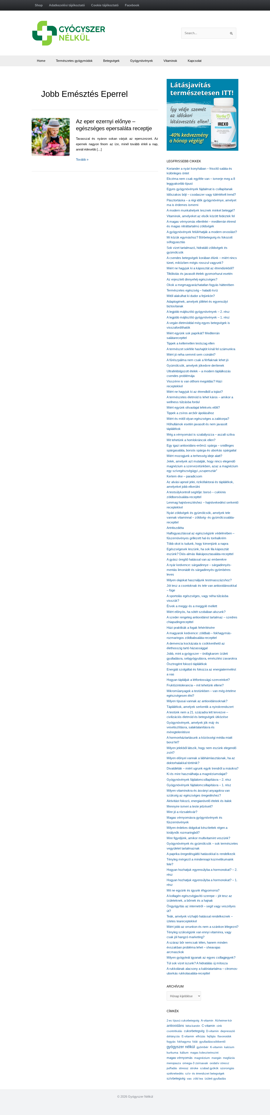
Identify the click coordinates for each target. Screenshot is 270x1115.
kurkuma (172, 1052)
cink (219, 1025)
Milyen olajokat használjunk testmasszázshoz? (199, 580)
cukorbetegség (194, 1031)
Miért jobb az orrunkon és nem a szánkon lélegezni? (202, 926)
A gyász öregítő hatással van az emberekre (197, 559)
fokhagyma (184, 1041)
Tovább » (82, 159)
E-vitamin (188, 1036)
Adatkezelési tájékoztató (67, 5)
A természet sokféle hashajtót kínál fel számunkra (201, 349)
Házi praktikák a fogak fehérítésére (191, 627)
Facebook (132, 5)
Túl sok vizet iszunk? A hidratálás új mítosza (197, 963)
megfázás (229, 1057)
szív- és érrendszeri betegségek (204, 1073)
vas (189, 1078)
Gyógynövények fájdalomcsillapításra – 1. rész (199, 785)
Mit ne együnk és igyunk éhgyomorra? (193, 890)
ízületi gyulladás (215, 1078)
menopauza (174, 1063)
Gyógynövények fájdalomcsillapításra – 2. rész (199, 779)
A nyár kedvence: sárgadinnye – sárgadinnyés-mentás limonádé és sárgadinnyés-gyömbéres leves (199, 569)
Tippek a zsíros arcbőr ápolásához (190, 413)
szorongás (227, 1068)
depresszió (227, 1031)
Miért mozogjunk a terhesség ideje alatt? (194, 456)
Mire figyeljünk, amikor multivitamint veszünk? (198, 838)
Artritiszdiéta (175, 528)
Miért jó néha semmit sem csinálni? (191, 354)
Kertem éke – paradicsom (184, 476)
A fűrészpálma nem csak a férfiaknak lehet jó (197, 360)
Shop (39, 5)
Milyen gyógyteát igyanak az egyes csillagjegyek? (201, 957)
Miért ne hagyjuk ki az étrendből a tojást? (195, 391)
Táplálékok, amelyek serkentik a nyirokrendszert (200, 707)
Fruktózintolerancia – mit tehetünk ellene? (195, 685)
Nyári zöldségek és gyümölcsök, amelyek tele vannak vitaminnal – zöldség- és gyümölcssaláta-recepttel (201, 517)
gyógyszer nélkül (181, 1047)
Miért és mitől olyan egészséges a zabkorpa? (198, 418)
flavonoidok (224, 1036)
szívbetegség (176, 1078)
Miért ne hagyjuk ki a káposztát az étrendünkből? (200, 268)
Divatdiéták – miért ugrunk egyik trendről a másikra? (202, 768)
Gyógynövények (141, 60)
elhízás (200, 1036)
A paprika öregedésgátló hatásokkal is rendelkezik (201, 854)
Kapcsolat (194, 60)
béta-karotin (193, 1025)
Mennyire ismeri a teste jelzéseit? (190, 806)
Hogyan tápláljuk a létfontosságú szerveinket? (198, 679)
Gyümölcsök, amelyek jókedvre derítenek (195, 365)
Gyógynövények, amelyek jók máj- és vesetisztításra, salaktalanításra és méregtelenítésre (193, 727)
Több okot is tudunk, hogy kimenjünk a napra (197, 543)
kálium (184, 1052)
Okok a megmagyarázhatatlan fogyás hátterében (200, 285)
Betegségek (111, 60)
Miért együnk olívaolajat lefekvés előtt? (193, 407)
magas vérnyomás (180, 1057)
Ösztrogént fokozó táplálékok (187, 664)
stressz (183, 1068)
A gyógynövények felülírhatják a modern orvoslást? (202, 232)
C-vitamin (208, 1025)
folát (195, 1041)
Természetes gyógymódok (74, 60)
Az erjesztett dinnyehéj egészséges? (192, 279)
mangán (216, 1057)
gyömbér (202, 1047)
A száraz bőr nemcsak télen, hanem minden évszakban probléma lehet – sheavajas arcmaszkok (197, 947)
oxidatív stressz (219, 1063)
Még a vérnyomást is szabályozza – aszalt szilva (201, 434)
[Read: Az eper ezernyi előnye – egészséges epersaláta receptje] (60, 136)
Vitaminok (170, 60)
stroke (194, 1068)
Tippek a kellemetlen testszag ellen (191, 343)
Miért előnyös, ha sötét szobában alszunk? (196, 612)
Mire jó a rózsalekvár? (182, 812)
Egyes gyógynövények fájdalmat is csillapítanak (200, 189)
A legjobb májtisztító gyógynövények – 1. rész (198, 317)
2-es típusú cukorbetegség (183, 1020)
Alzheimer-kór (223, 1020)
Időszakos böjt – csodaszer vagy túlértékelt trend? (201, 194)
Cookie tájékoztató (105, 5)
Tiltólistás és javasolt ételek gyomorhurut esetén (199, 273)
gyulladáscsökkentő (212, 1041)
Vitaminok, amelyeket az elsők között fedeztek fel (201, 216)
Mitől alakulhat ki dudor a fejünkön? (191, 296)
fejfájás (211, 1036)
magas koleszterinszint (204, 1052)
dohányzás (173, 1036)
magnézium (202, 1057)
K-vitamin (216, 1047)
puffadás (172, 1068)
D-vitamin (212, 1031)
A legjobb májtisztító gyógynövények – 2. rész (198, 311)
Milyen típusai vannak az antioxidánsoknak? (197, 701)
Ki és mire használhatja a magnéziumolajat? (197, 774)
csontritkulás (174, 1031)
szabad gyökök (209, 1068)
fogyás (171, 1041)
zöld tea (198, 1078)
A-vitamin (207, 1020)
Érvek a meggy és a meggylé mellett (192, 606)
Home (41, 60)
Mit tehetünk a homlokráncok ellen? (191, 440)
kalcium (229, 1047)
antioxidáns (175, 1025)
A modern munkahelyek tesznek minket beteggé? (201, 210)
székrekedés (175, 1073)
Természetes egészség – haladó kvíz (192, 290)
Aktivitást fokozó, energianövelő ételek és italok (199, 801)
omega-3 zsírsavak (195, 1063)
